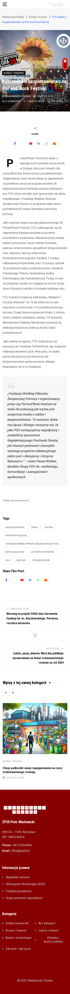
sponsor (21, 560)
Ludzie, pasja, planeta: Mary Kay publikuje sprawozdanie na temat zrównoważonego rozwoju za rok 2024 (38, 658)
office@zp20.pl (20, 850)
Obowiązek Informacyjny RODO (25, 884)
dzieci (34, 527)
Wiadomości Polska (18, 96)
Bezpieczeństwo (15, 527)
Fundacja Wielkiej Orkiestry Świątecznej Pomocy (32, 543)
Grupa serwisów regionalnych (24, 898)
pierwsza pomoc (15, 551)
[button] (6, 692)
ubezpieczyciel (41, 560)
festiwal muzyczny (16, 535)
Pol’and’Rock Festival (42, 551)
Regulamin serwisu (18, 877)
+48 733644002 (22, 845)
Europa (49, 527)
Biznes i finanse (13, 761)
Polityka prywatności (19, 891)
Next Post (52, 648)
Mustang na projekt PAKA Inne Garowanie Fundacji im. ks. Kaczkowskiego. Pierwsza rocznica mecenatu (32, 618)
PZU (8, 560)
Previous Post (20, 608)
